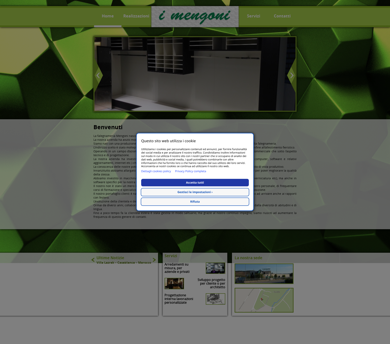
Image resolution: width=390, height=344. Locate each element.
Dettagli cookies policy (156, 171)
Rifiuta (195, 202)
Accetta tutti (195, 183)
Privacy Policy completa (190, 171)
